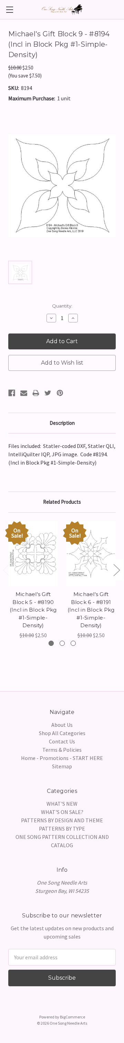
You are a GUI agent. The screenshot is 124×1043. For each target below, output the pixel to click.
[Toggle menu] (9, 9)
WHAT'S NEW (62, 803)
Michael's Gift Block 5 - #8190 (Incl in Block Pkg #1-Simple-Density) (33, 610)
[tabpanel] (33, 580)
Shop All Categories (62, 733)
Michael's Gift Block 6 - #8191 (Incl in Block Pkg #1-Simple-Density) (91, 610)
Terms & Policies (62, 749)
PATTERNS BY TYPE (62, 828)
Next (116, 569)
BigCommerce (72, 1016)
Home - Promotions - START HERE (62, 757)
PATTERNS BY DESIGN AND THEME (62, 820)
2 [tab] (62, 643)
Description (62, 423)
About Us (62, 724)
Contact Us (62, 741)
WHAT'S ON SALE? (62, 811)
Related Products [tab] (62, 501)
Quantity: (62, 306)
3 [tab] (73, 643)
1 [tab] (51, 643)
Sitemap (62, 766)
